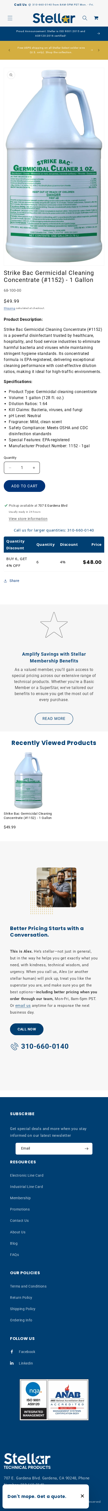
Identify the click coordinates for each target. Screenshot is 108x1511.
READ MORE (54, 718)
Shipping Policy (23, 1309)
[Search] (84, 18)
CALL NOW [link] (27, 1029)
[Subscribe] (86, 1149)
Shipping (9, 308)
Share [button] (14, 581)
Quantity (10, 458)
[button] (10, 18)
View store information (28, 519)
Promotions (20, 1209)
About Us (17, 1232)
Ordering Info (21, 1320)
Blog (14, 1243)
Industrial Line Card (26, 1187)
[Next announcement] (98, 50)
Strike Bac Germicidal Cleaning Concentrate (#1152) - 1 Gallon (28, 816)
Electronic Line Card (26, 1175)
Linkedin (26, 1363)
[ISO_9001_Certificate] (54, 1399)
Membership (20, 1198)
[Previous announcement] (9, 50)
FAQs (14, 1255)
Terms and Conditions (28, 1286)
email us (23, 1005)
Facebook (27, 1352)
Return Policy (21, 1298)
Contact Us (19, 1221)
